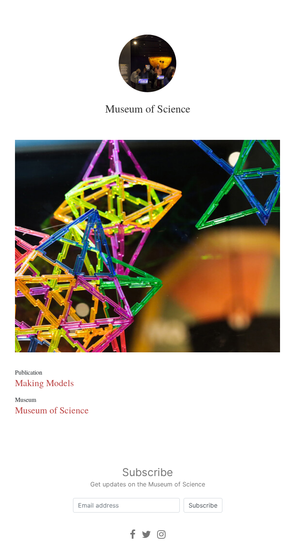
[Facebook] (133, 534)
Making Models (44, 383)
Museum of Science (147, 108)
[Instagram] (161, 534)
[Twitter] (146, 534)
